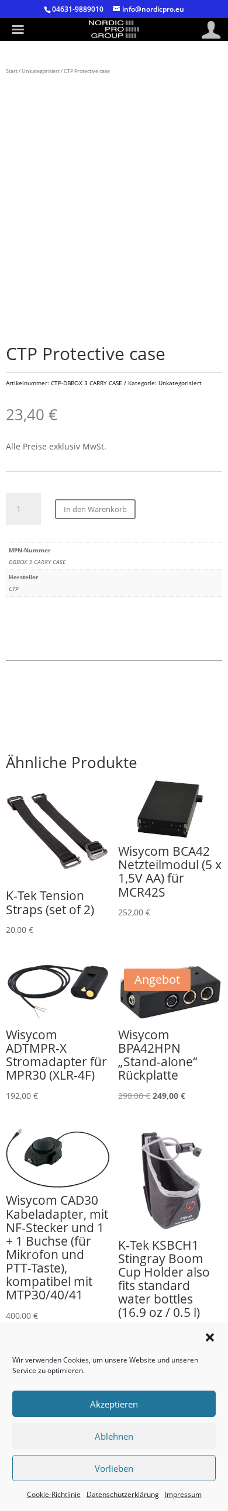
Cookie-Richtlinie (54, 1494)
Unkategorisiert (41, 71)
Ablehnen (114, 1436)
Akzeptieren (114, 1404)
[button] (210, 1337)
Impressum (183, 1494)
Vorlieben (114, 1468)
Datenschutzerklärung (123, 1494)
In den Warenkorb (95, 509)
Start (12, 71)
